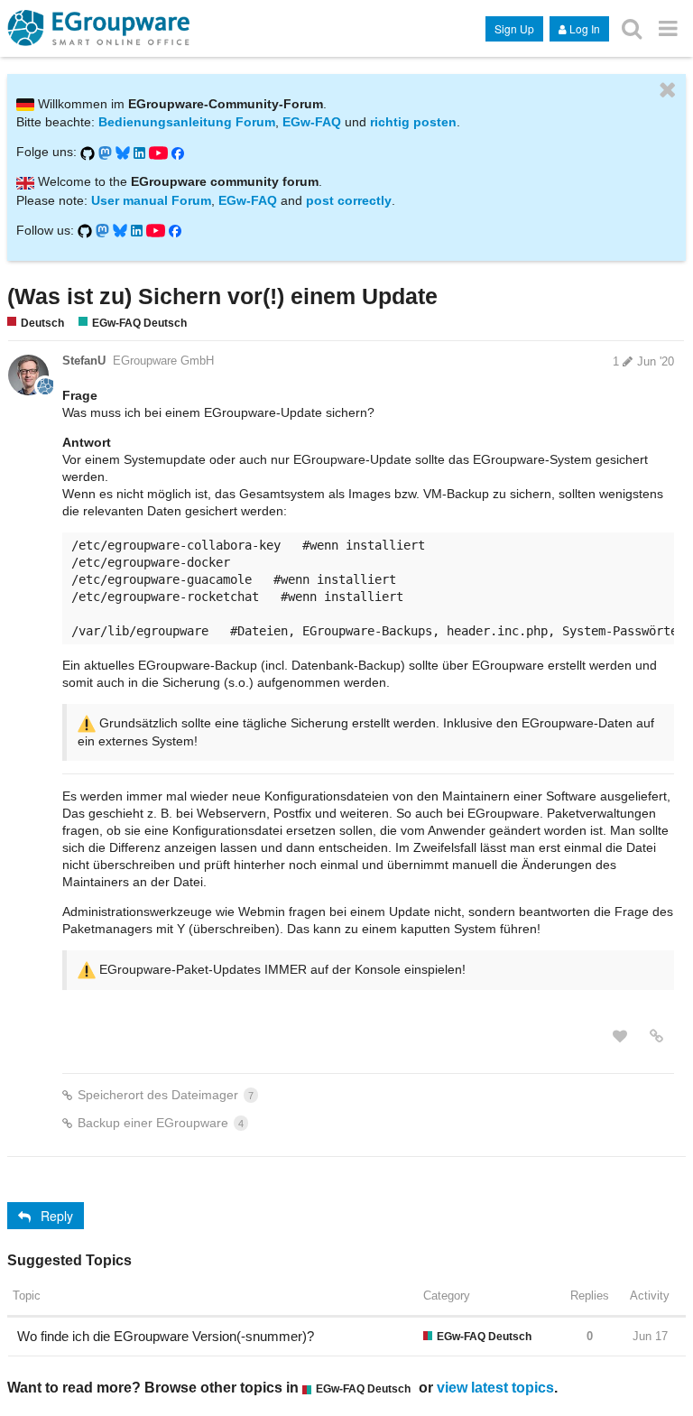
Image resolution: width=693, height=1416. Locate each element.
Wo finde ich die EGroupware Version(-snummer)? (165, 1336)
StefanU (84, 360)
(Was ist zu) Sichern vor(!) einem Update (222, 296)
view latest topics (495, 1387)
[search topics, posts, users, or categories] (632, 27)
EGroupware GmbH (163, 360)
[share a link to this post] (656, 1036)
